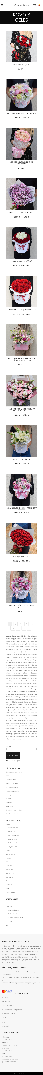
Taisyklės (5, 1018)
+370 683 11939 (7, 1040)
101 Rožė (8, 799)
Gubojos (9, 881)
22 (24, 628)
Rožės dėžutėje (13, 828)
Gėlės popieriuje (11, 776)
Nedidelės (9, 806)
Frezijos (8, 858)
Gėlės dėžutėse (11, 780)
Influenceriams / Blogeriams (12, 1010)
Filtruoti (13, 755)
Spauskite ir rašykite (9, 1062)
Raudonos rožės (13, 835)
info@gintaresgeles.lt (9, 1045)
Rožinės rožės (12, 839)
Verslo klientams (8, 1005)
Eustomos (9, 866)
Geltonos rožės (13, 843)
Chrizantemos (10, 892)
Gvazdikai (9, 885)
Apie (3, 1022)
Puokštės (9, 802)
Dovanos (9, 907)
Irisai (7, 889)
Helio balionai (10, 903)
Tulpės (8, 851)
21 (18, 628)
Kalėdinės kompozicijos (14, 810)
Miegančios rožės (12, 783)
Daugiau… (11, 921)
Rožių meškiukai (13, 910)
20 (12, 628)
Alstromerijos (10, 854)
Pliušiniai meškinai (14, 914)
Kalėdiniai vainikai (12, 814)
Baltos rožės (12, 832)
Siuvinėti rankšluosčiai (15, 918)
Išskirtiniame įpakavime (14, 772)
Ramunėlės (9, 877)
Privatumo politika (8, 1014)
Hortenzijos (9, 870)
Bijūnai (8, 862)
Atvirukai (8, 925)
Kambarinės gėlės (12, 787)
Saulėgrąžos (10, 873)
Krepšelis (5, 997)
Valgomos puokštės (12, 791)
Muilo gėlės (9, 795)
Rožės (8, 824)
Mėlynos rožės (13, 847)
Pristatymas (6, 1001)
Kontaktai (5, 1026)
